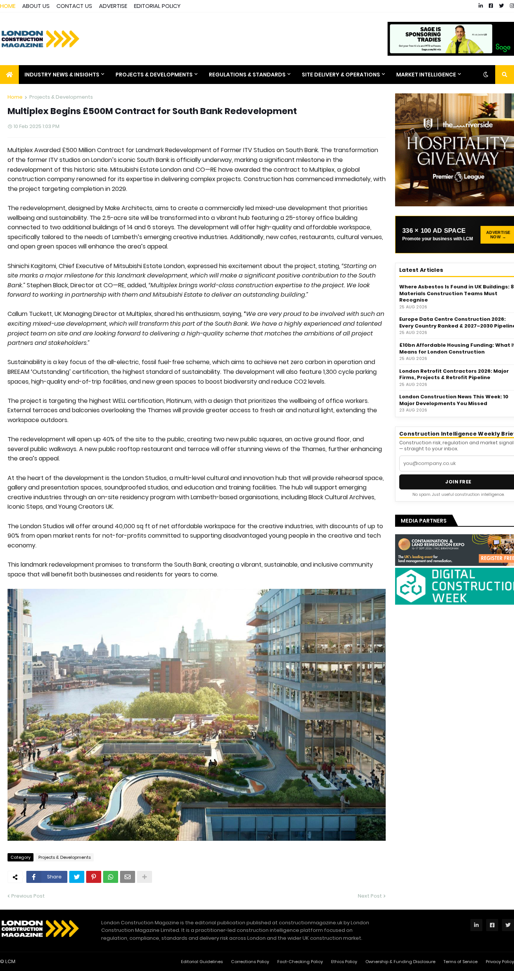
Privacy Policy (500, 962)
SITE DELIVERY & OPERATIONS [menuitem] (341, 74)
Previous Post (28, 895)
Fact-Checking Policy (300, 962)
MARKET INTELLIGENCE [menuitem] (426, 74)
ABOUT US (36, 6)
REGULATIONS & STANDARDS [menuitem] (247, 74)
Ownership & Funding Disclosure (400, 962)
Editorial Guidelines (202, 962)
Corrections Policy (250, 962)
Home (15, 97)
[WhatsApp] (110, 877)
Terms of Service (461, 962)
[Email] (127, 877)
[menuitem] (9, 74)
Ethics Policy (344, 962)
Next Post (370, 895)
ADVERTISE (113, 6)
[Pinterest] (93, 877)
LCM (10, 961)
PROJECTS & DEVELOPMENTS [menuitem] (154, 74)
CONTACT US (74, 6)
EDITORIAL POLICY (157, 6)
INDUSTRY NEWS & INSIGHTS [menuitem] (61, 74)
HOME (7, 6)
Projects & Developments (61, 97)
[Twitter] (76, 877)
